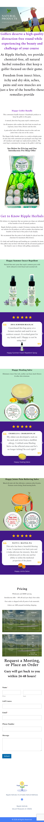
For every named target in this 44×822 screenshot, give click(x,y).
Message (5, 736)
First (4, 696)
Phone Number (8, 724)
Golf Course (7, 701)
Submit (7, 756)
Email (5, 713)
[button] (1, 333)
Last (24, 696)
